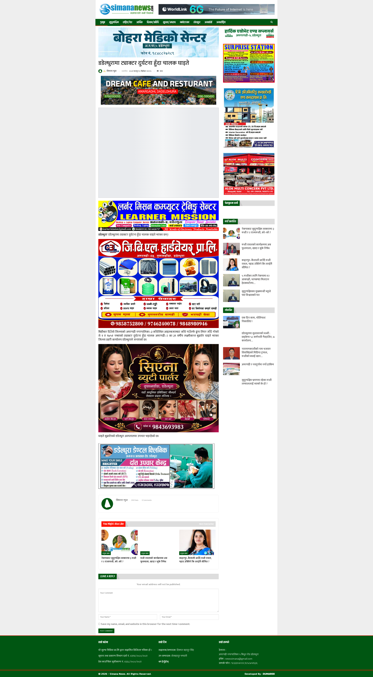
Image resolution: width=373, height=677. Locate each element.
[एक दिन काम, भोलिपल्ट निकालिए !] (231, 322)
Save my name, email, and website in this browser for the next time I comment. (145, 624)
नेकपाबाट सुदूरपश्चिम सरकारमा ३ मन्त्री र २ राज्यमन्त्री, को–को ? (258, 231)
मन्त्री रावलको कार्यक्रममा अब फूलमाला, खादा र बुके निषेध (256, 246)
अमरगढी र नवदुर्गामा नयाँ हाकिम (258, 364)
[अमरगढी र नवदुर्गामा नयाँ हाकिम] (231, 369)
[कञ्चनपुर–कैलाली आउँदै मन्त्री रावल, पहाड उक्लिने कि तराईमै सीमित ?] (197, 542)
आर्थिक (139, 22)
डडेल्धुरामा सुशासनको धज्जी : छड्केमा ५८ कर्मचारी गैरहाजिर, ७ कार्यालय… (258, 337)
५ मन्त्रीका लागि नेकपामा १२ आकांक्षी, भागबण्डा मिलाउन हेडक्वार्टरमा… (256, 279)
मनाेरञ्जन (184, 22)
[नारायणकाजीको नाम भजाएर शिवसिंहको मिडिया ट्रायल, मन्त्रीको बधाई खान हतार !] (231, 353)
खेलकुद (196, 22)
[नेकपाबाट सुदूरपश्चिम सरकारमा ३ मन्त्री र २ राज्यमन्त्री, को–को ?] (119, 542)
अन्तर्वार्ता (208, 22)
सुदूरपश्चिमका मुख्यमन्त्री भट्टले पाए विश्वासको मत (256, 293)
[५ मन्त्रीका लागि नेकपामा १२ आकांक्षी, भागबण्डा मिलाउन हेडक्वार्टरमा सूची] (231, 280)
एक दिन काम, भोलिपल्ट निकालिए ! (254, 319)
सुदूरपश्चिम (114, 22)
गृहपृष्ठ (102, 22)
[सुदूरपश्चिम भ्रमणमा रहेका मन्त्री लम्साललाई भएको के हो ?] (231, 384)
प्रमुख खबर (106, 553)
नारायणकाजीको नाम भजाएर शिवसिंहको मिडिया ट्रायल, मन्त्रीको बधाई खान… (256, 352)
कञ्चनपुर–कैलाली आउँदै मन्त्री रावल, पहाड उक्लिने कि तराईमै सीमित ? (257, 264)
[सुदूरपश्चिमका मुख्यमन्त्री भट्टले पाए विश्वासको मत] (231, 296)
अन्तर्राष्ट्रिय (221, 22)
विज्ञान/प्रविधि (153, 22)
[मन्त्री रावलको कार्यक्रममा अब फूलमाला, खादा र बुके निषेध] (158, 542)
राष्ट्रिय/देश (127, 22)
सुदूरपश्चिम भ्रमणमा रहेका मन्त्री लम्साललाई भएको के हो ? (257, 382)
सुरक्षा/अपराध (169, 22)
